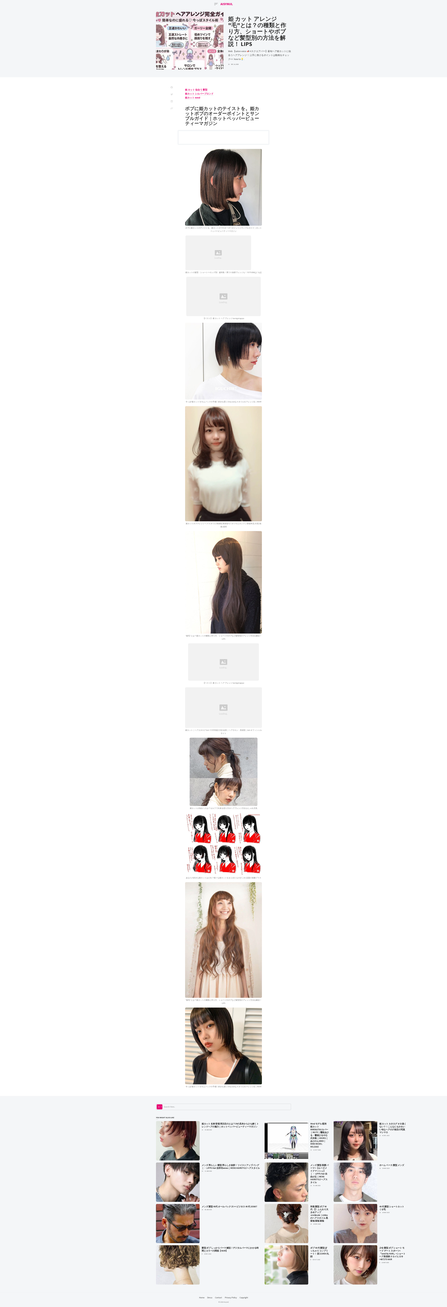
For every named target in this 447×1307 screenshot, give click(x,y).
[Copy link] (171, 108)
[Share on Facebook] (171, 87)
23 (202, 1209)
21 (229, 64)
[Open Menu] (216, 4)
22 (202, 1171)
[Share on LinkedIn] (171, 101)
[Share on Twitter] (171, 94)
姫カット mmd (192, 97)
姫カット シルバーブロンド (199, 93)
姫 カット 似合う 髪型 (196, 89)
